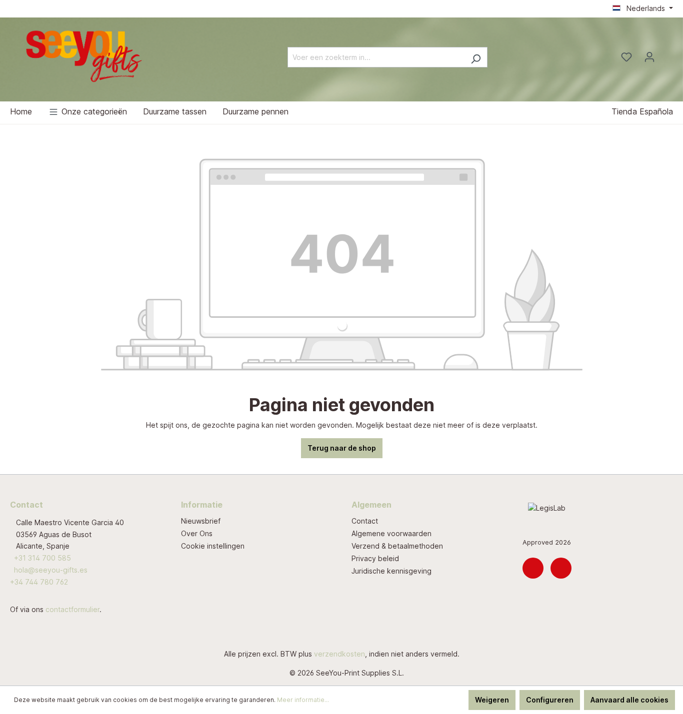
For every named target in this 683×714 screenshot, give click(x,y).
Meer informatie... (303, 700)
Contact (365, 521)
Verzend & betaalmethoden (397, 546)
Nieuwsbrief (200, 521)
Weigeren (492, 700)
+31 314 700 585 (42, 558)
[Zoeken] (476, 57)
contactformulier (73, 609)
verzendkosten (339, 654)
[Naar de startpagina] (85, 55)
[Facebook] (561, 568)
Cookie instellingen (212, 546)
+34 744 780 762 (39, 582)
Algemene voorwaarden (392, 533)
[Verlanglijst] (626, 56)
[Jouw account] (649, 56)
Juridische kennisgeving (392, 571)
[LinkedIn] (533, 568)
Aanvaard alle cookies (629, 700)
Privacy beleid (375, 558)
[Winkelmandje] (667, 54)
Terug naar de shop (342, 448)
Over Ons (196, 533)
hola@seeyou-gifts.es (51, 570)
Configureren (550, 700)
